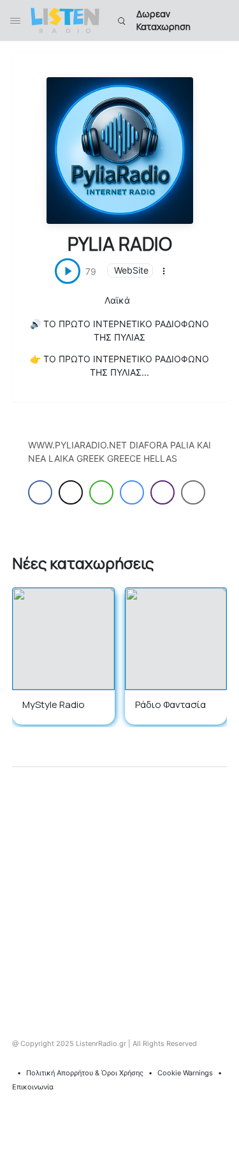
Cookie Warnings (185, 1072)
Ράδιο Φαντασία (170, 704)
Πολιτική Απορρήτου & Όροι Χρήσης (84, 1072)
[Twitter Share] (71, 492)
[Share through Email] (193, 492)
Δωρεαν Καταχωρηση (163, 20)
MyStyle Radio (53, 704)
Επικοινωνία (33, 1086)
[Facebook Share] (40, 492)
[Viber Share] (162, 492)
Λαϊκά (117, 300)
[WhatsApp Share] (101, 492)
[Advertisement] (119, 893)
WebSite (131, 270)
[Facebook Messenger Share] (132, 492)
